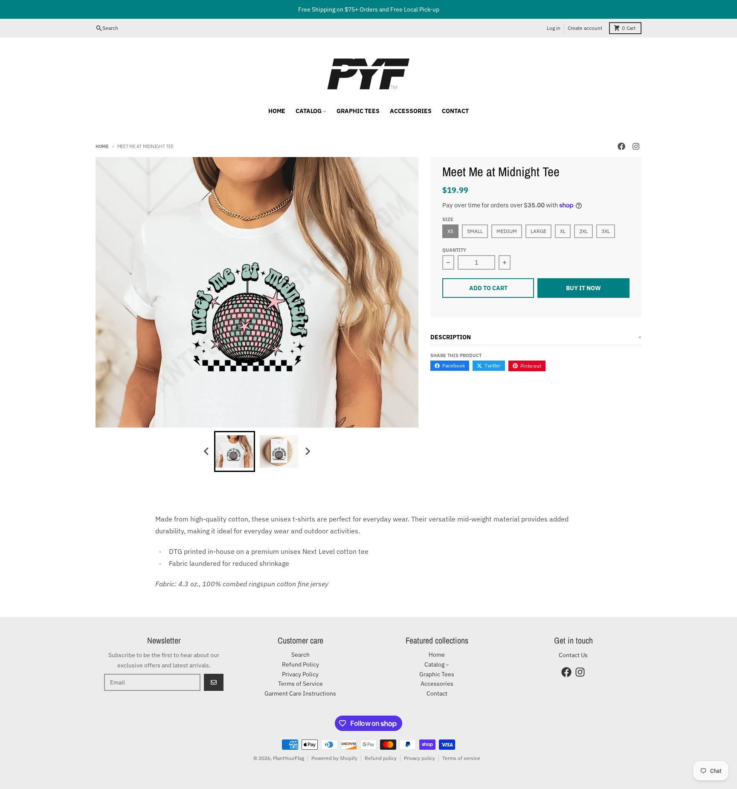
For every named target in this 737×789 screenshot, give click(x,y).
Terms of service (461, 758)
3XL (605, 231)
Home (102, 146)
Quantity (454, 250)
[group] (234, 451)
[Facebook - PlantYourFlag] (621, 146)
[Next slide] (307, 451)
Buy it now (583, 288)
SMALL (475, 231)
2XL (583, 231)
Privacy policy (419, 758)
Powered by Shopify (334, 758)
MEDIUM (506, 231)
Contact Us (573, 655)
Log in (553, 28)
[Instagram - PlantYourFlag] (635, 146)
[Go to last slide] (206, 451)
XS (450, 231)
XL (563, 231)
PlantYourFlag (288, 758)
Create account (585, 28)
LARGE (538, 231)
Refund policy (381, 758)
